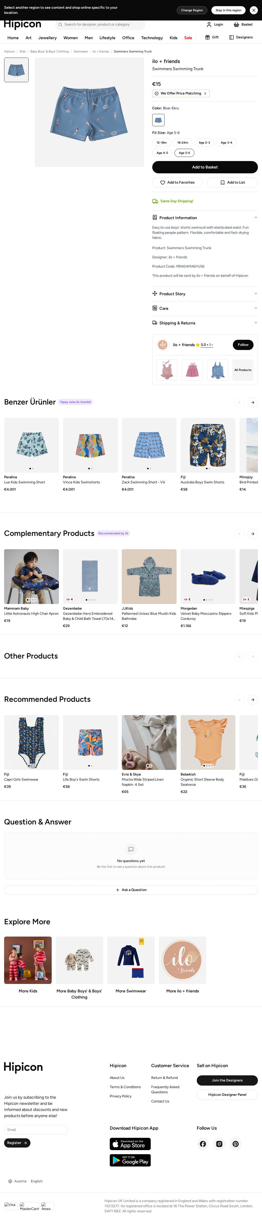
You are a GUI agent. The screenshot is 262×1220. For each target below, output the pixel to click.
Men (89, 37)
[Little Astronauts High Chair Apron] (31, 576)
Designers (244, 37)
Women (70, 37)
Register (14, 1143)
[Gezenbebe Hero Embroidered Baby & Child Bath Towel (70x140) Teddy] (90, 576)
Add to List (236, 182)
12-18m (162, 142)
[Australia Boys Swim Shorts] (208, 445)
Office (128, 37)
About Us (117, 1078)
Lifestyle (107, 37)
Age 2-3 (204, 142)
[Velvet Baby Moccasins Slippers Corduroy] (208, 576)
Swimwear (81, 51)
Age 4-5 (162, 153)
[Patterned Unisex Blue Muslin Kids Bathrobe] (149, 576)
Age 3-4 (226, 142)
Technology (152, 37)
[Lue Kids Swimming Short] (31, 445)
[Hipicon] (22, 24)
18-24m (182, 142)
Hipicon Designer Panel (227, 1094)
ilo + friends (101, 51)
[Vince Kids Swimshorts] (90, 445)
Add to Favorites (181, 182)
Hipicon (9, 51)
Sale (188, 37)
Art (28, 37)
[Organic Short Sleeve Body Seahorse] (208, 742)
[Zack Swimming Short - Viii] (149, 445)
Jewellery (47, 37)
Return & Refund (164, 1078)
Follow (243, 345)
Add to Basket (205, 167)
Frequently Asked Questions (165, 1089)
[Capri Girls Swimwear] (31, 742)
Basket (247, 24)
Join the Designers (227, 1080)
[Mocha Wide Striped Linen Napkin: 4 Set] (149, 742)
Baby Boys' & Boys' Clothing (49, 51)
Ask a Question (134, 890)
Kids (173, 37)
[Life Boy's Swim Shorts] (90, 742)
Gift (215, 37)
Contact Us (160, 1101)
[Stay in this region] (254, 10)
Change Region (192, 10)
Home (13, 37)
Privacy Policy (121, 1096)
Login (218, 24)
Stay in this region (228, 10)
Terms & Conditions (125, 1087)
